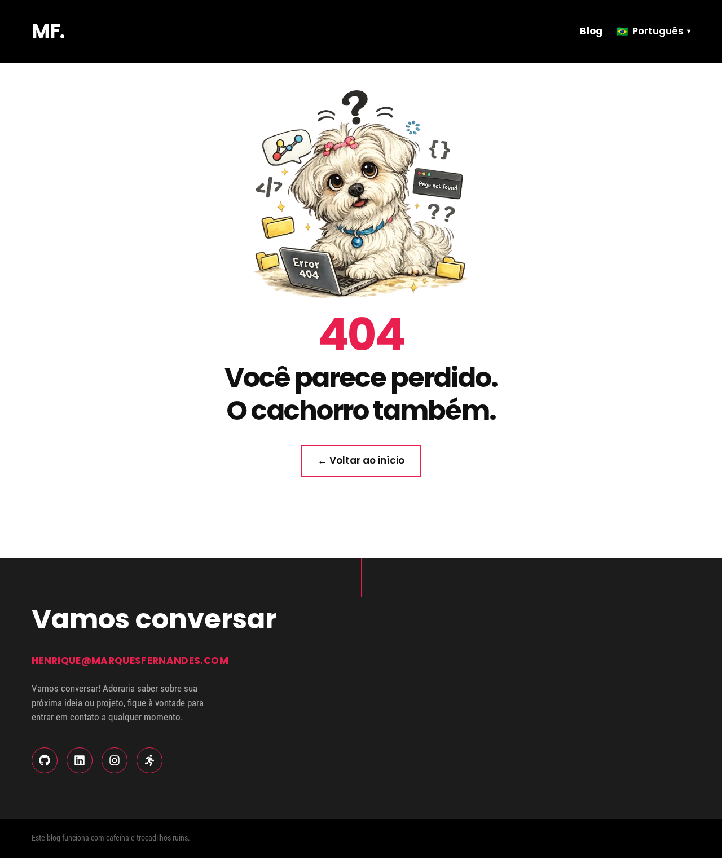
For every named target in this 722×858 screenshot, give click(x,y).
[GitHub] (45, 760)
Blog (591, 31)
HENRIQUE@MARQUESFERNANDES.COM (130, 660)
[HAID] (149, 760)
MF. (48, 31)
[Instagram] (114, 760)
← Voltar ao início (361, 460)
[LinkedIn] (80, 760)
